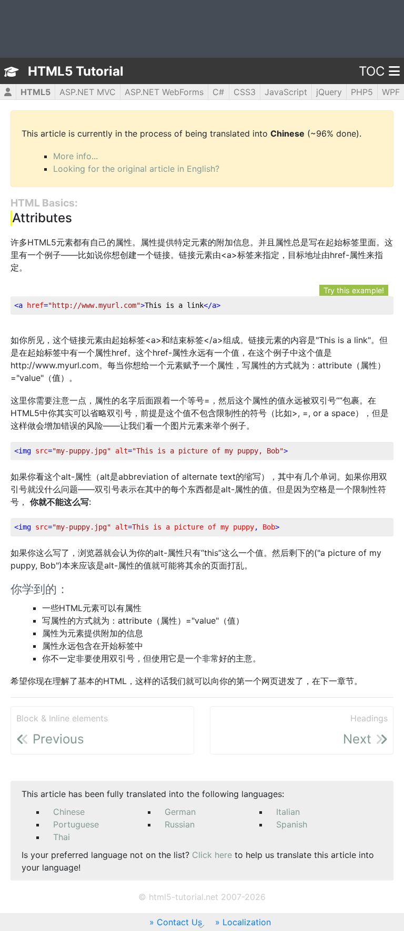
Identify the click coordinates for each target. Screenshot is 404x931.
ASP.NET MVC (87, 92)
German (180, 811)
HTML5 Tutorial (76, 71)
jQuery (329, 92)
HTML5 (35, 92)
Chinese (69, 811)
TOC (372, 71)
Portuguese (76, 824)
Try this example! (354, 290)
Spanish (291, 824)
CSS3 (245, 92)
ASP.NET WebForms (164, 92)
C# (218, 92)
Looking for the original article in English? (136, 168)
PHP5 (362, 92)
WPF (391, 92)
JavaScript (286, 92)
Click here (212, 855)
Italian (288, 811)
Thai (61, 837)
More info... (75, 156)
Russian (180, 824)
